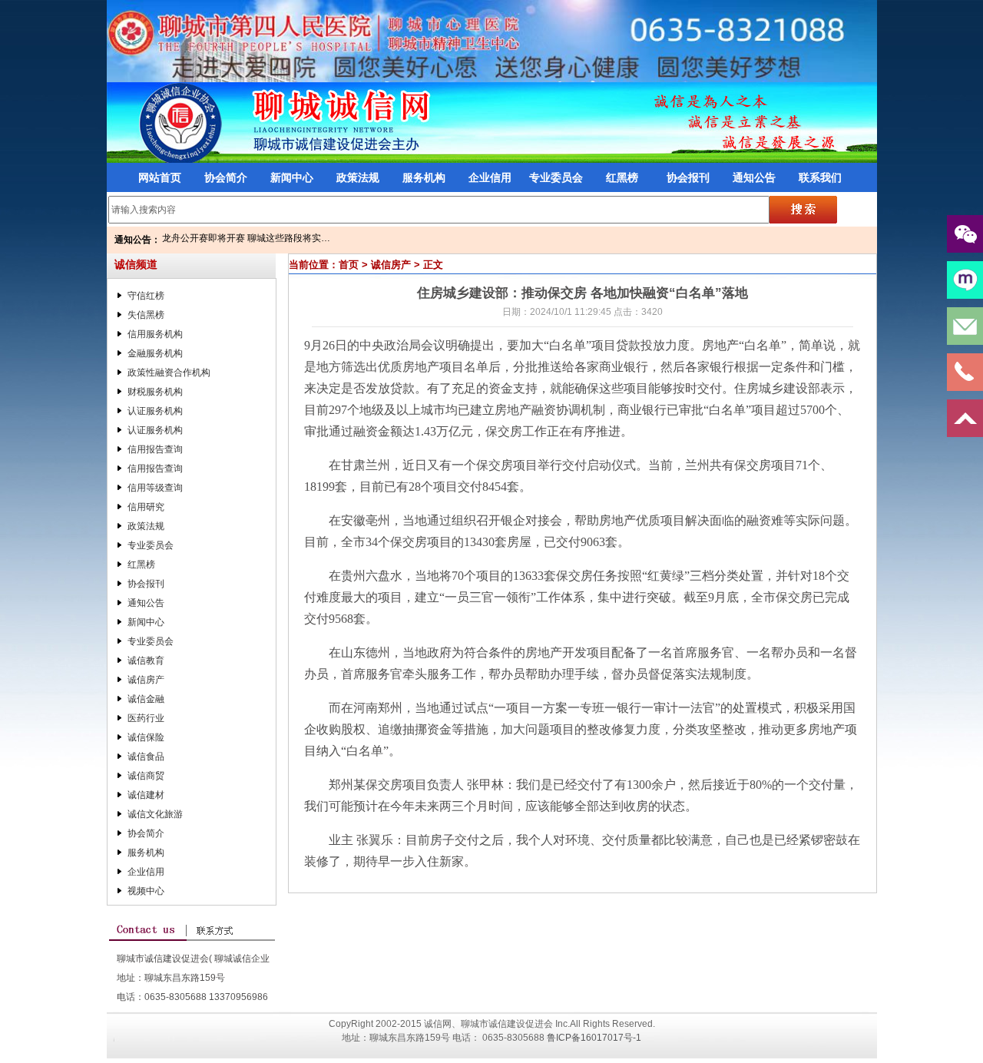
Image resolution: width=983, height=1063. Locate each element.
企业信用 (489, 177)
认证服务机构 (155, 411)
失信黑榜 (145, 315)
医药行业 (145, 718)
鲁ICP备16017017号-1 (594, 1037)
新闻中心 (291, 177)
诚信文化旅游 (155, 814)
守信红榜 (145, 295)
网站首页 (159, 177)
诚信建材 (145, 795)
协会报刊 (688, 177)
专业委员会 (556, 177)
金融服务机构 (155, 353)
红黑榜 (622, 177)
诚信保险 (145, 737)
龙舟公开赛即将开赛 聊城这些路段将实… (246, 238)
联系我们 (820, 177)
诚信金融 (145, 699)
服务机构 (423, 177)
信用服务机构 (155, 334)
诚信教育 (145, 660)
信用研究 (145, 507)
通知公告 (754, 177)
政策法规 (357, 177)
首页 (349, 264)
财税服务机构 (155, 391)
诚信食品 (145, 756)
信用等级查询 (155, 487)
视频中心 (145, 891)
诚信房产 (145, 679)
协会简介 (225, 177)
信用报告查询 (155, 449)
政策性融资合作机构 (168, 372)
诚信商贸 (145, 775)
